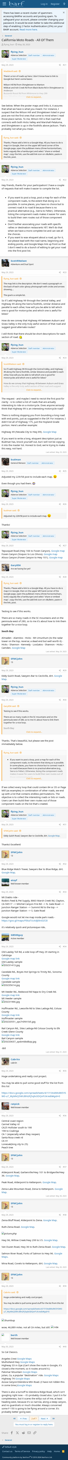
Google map (58, 550)
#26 (64, 504)
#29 (64, 670)
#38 (64, 1215)
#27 (64, 545)
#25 (64, 471)
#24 (64, 357)
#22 (64, 179)
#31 (64, 824)
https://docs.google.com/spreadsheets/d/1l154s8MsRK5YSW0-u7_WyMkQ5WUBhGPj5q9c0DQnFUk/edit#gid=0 (34, 1094)
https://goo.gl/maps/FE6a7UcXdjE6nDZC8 (25, 920)
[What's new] (64, 4)
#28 (64, 577)
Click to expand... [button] (34, 97)
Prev (24, 1418)
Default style (10, 1446)
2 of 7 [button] (34, 1418)
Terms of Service (22, 1451)
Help (49, 1451)
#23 (64, 272)
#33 (64, 892)
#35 (64, 1071)
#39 (64, 1286)
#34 (64, 946)
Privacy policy (38, 1451)
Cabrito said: (9, 1292)
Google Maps (24, 1358)
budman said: (10, 510)
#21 (64, 65)
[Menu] (4, 4)
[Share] (60, 65)
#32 (64, 864)
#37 (64, 1167)
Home (57, 1451)
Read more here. (29, 29)
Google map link (11, 958)
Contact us (7, 1451)
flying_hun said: (11, 137)
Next (43, 1418)
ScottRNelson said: (12, 364)
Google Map (49, 431)
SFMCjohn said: (11, 830)
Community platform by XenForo (27, 1457)
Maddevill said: (11, 71)
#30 (64, 700)
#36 (64, 1115)
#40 (64, 1346)
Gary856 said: (10, 706)
